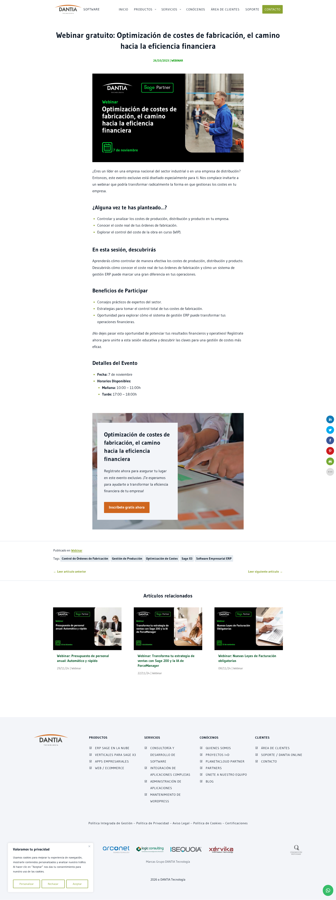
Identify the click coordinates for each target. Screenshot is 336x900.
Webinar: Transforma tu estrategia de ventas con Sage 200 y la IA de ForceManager (166, 661)
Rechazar (53, 884)
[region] (50, 867)
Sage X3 (187, 558)
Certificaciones (236, 823)
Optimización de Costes (162, 558)
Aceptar (77, 884)
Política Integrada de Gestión (110, 823)
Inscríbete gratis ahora (127, 507)
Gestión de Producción (127, 558)
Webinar (177, 60)
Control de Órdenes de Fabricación (85, 558)
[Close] (89, 846)
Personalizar (26, 884)
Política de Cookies (207, 823)
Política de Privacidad (152, 823)
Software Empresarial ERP (214, 558)
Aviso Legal (181, 823)
